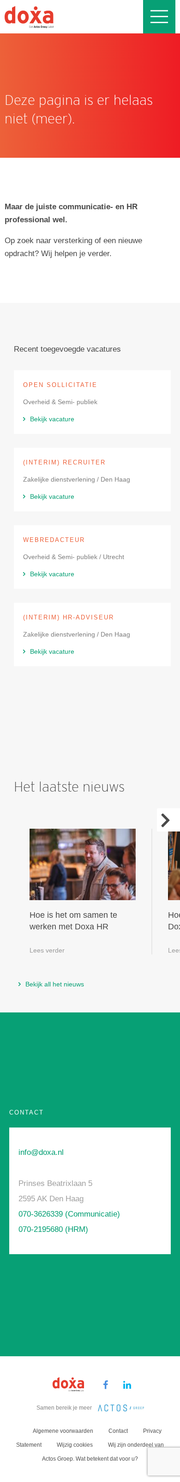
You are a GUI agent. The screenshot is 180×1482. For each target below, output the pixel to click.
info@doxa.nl (41, 1152)
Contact (118, 1431)
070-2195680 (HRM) (53, 1229)
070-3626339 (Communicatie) (69, 1214)
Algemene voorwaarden (63, 1431)
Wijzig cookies (75, 1445)
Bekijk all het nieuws (54, 984)
